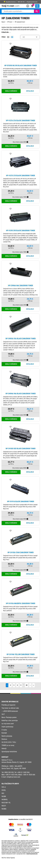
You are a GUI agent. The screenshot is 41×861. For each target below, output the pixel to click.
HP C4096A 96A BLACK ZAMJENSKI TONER (21, 394)
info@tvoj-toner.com (31, 2)
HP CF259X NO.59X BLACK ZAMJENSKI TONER (20, 66)
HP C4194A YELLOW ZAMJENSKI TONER (20, 654)
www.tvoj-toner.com (32, 854)
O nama (4, 730)
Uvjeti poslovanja (7, 727)
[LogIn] (27, 6)
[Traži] (36, 11)
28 (26, 685)
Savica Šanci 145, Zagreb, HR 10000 (14, 768)
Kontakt (4, 733)
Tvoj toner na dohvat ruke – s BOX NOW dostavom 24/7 (10, 711)
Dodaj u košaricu (11, 91)
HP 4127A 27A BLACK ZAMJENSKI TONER (20, 121)
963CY (4, 806)
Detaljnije (30, 91)
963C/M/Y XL (6, 803)
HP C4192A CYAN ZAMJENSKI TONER (21, 552)
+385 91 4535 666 (29, 775)
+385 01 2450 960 (23, 772)
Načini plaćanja (7, 736)
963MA (4, 809)
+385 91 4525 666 (11, 775)
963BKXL (5, 800)
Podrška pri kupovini (8, 705)
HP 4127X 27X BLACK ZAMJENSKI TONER (20, 176)
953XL (4, 790)
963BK (4, 796)
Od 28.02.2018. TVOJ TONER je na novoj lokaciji (9, 745)
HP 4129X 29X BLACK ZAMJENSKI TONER (20, 231)
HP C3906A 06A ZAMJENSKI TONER (20, 286)
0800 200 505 (21, 2)
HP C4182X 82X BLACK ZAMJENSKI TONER (20, 449)
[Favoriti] (10, 44)
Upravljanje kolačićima (9, 752)
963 (3, 793)
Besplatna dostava (11, 2)
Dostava (4, 739)
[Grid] (8, 37)
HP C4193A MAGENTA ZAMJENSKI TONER (20, 603)
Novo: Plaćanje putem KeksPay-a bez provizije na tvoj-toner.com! (10, 720)
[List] (12, 37)
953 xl (4, 787)
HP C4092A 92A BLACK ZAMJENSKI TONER (21, 339)
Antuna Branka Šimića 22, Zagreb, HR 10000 (16, 762)
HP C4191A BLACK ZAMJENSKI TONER (20, 501)
